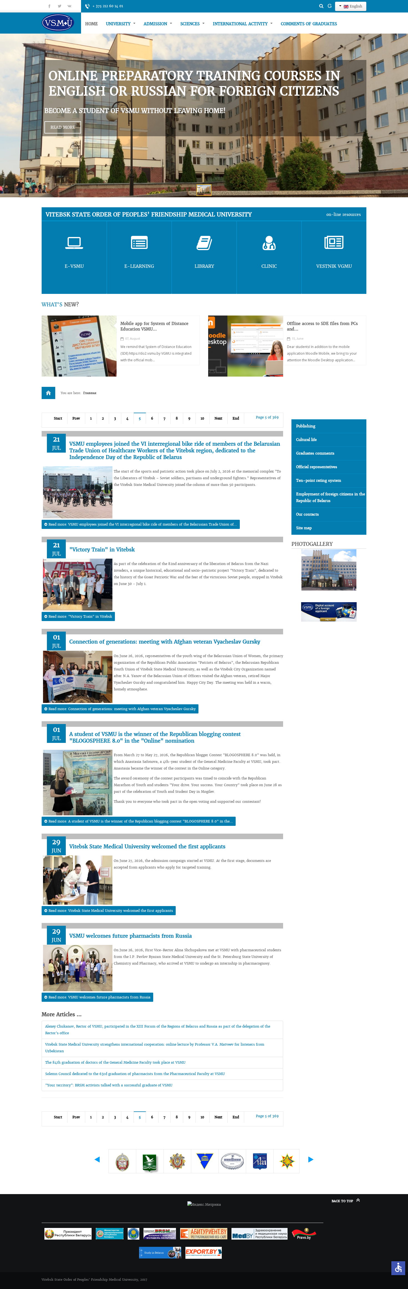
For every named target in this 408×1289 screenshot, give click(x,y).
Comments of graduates (309, 23)
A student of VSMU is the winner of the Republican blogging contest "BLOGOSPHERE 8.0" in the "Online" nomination (155, 737)
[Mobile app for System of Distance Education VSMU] (79, 346)
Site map (304, 528)
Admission (156, 23)
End (236, 418)
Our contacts (307, 514)
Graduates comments (315, 453)
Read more (63, 127)
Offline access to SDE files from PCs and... (322, 326)
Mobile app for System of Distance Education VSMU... (154, 326)
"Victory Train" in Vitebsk (102, 549)
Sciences (190, 23)
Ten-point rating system (318, 480)
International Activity (241, 23)
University (119, 23)
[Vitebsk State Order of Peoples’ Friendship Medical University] (61, 22)
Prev (76, 418)
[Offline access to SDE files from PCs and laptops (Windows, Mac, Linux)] (245, 346)
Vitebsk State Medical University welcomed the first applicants (147, 846)
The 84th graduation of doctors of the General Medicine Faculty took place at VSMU (115, 1062)
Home (91, 23)
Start (58, 418)
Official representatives (316, 467)
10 (202, 418)
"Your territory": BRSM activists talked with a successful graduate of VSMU (108, 1085)
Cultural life (306, 439)
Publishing (305, 426)
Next (218, 418)
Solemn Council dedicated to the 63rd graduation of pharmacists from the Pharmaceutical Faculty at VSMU (135, 1074)
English (355, 6)
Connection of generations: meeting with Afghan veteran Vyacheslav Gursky (164, 642)
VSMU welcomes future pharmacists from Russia (130, 936)
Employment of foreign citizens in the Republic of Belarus (330, 497)
